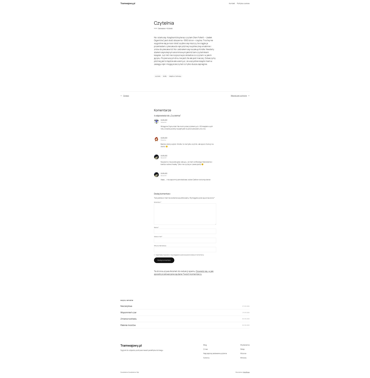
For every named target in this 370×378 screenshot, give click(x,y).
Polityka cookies (243, 3)
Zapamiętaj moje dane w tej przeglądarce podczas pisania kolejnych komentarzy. (180, 255)
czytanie (157, 76)
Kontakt (232, 3)
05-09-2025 (246, 319)
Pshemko (163, 140)
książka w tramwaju (175, 76)
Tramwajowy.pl (127, 3)
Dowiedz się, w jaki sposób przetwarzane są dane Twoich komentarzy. (184, 273)
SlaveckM (163, 158)
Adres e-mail (158, 236)
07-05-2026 (246, 306)
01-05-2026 (246, 312)
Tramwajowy (162, 28)
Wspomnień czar (128, 312)
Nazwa (156, 227)
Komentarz (157, 202)
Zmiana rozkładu (128, 319)
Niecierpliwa (126, 306)
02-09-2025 (246, 325)
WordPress (246, 372)
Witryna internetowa (160, 246)
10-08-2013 (164, 120)
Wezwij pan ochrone (239, 95)
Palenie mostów (128, 325)
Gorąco (126, 95)
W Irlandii (169, 28)
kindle (164, 76)
